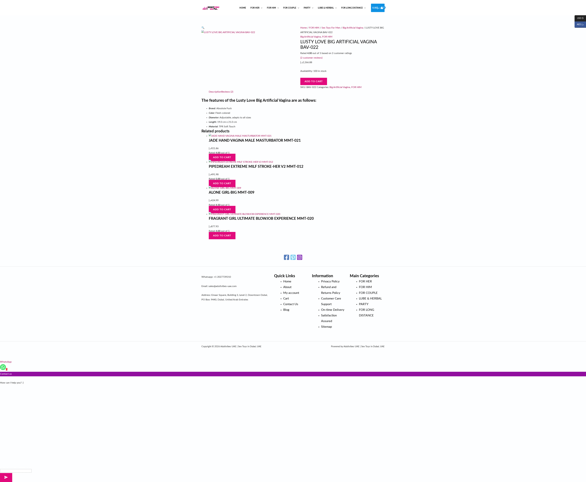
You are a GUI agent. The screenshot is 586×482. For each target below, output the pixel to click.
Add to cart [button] (222, 157)
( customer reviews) (311, 58)
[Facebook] (286, 257)
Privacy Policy (330, 281)
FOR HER (254, 8)
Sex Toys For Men (331, 28)
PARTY (307, 8)
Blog (286, 309)
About (287, 287)
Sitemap (326, 326)
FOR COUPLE (289, 8)
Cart (286, 298)
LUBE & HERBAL (326, 8)
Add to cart (314, 81)
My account (291, 292)
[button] (202, 28)
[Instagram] (300, 257)
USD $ (579, 18)
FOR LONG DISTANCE (352, 8)
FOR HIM (271, 8)
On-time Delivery (332, 309)
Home (242, 8)
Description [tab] (215, 92)
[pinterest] (293, 257)
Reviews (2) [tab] (227, 92)
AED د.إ (579, 24)
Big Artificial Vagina (353, 28)
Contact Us (290, 304)
